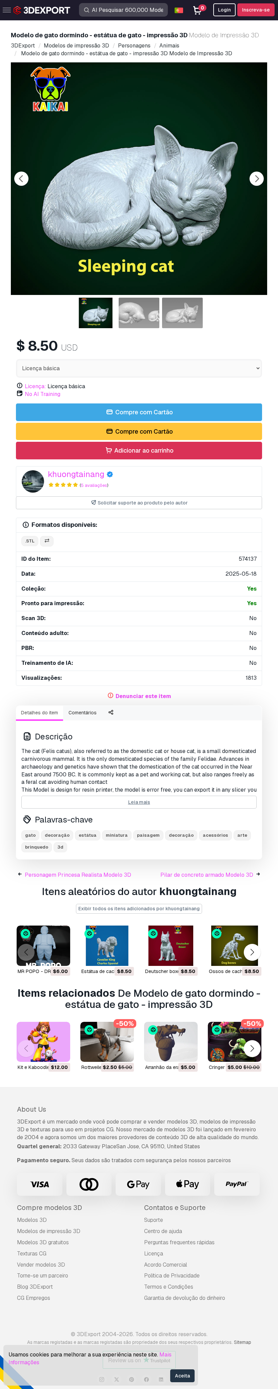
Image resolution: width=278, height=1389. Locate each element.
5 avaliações (94, 485)
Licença (153, 1253)
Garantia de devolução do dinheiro (184, 1298)
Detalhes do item (39, 713)
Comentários (82, 713)
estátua (88, 835)
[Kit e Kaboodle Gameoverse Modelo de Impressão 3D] (43, 1042)
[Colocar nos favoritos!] (60, 956)
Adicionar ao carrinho (143, 450)
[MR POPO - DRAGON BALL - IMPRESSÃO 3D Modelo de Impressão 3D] (43, 946)
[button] (252, 952)
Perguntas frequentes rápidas (179, 1242)
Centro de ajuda (163, 1231)
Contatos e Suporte (174, 1207)
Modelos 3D (32, 1220)
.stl (30, 541)
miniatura (117, 835)
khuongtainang (76, 474)
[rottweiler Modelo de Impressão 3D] (107, 1042)
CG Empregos (33, 1298)
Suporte (153, 1220)
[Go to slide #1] (95, 313)
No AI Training (42, 394)
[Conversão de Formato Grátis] (46, 541)
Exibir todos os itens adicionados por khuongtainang (139, 909)
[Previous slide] (21, 179)
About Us (31, 1109)
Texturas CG (31, 1253)
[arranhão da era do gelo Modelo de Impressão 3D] (171, 1042)
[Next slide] (257, 179)
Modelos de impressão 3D (48, 1231)
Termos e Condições (168, 1286)
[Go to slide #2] (139, 313)
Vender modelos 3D (41, 1264)
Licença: (35, 386)
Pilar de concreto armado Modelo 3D (206, 874)
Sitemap (242, 1342)
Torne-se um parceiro (42, 1275)
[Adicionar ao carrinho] (46, 956)
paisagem (148, 835)
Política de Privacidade (172, 1275)
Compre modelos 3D (49, 1207)
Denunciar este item (143, 696)
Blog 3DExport (35, 1286)
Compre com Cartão (143, 412)
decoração (57, 835)
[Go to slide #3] (182, 313)
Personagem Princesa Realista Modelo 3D (78, 874)
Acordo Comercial (165, 1264)
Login (224, 10)
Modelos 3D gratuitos (43, 1242)
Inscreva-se (256, 10)
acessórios (215, 835)
